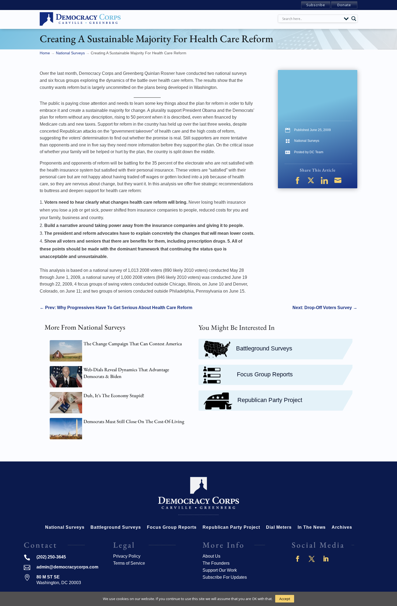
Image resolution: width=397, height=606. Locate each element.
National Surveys (306, 141)
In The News (312, 527)
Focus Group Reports (265, 374)
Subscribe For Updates (225, 577)
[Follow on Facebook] (298, 559)
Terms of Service (129, 563)
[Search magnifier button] (354, 18)
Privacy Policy (126, 556)
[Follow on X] (312, 559)
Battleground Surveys (264, 348)
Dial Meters (279, 527)
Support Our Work (220, 570)
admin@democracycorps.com (67, 567)
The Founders (216, 563)
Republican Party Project (269, 400)
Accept (284, 598)
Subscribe (315, 4)
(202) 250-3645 (51, 557)
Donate (344, 4)
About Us (211, 556)
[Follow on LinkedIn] (326, 559)
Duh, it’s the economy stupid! (113, 395)
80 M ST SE (48, 577)
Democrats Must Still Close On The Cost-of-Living (133, 421)
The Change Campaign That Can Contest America (132, 343)
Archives (342, 527)
